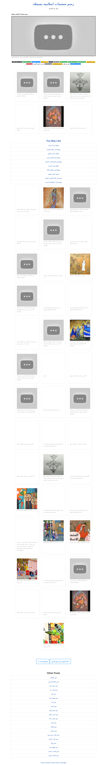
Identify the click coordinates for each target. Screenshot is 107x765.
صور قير (53, 694)
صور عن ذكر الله (48, 64)
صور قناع (53, 743)
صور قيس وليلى (53, 710)
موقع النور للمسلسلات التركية (53, 162)
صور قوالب (53, 727)
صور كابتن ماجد (53, 718)
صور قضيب (53, 731)
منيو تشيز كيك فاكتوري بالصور (53, 178)
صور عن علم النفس (36, 62)
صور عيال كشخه (63, 62)
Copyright (63, 762)
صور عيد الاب (29, 64)
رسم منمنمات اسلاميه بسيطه (53, 4)
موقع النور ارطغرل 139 (53, 170)
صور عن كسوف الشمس (38, 64)
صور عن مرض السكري (75, 64)
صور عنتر (51, 62)
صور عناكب (56, 62)
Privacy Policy (54, 762)
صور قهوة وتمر (53, 747)
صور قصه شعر (53, 686)
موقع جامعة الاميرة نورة (53, 157)
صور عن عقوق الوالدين (17, 62)
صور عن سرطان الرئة (72, 62)
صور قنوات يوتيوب (53, 755)
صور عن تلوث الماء (27, 62)
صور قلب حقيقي (53, 739)
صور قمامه (53, 706)
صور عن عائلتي (44, 62)
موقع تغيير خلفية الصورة (53, 149)
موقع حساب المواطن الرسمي (53, 182)
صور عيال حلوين (82, 62)
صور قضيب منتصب (53, 751)
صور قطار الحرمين (53, 682)
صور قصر (53, 722)
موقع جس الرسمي (53, 145)
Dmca (43, 762)
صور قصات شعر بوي (53, 735)
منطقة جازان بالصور (53, 153)
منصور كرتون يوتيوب (53, 174)
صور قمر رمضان (53, 714)
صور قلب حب (54, 690)
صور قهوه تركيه (53, 698)
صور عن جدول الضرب (57, 64)
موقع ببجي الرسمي (53, 166)
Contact (47, 762)
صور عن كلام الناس (91, 62)
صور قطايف (53, 677)
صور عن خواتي (66, 64)
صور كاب (53, 702)
